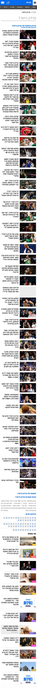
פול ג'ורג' (24, 505)
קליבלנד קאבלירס (6, 505)
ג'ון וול (25, 503)
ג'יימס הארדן (17, 503)
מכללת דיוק (4, 510)
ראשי (34, 7)
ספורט (12, 7)
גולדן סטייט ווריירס (6, 503)
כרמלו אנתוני (32, 505)
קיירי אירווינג (32, 503)
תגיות (28, 3)
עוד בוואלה (32, 534)
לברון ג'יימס (13, 501)
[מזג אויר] (8, 2)
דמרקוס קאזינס (17, 508)
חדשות (27, 7)
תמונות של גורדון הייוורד (26, 493)
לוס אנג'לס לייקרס (31, 510)
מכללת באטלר (5, 501)
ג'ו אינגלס (25, 508)
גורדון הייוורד (26, 12)
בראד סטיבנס (32, 508)
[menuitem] (27, 7)
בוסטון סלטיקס (31, 501)
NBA (19, 501)
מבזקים (19, 7)
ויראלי (5, 7)
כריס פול (3, 508)
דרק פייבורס (9, 508)
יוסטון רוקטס (16, 505)
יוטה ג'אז (24, 501)
